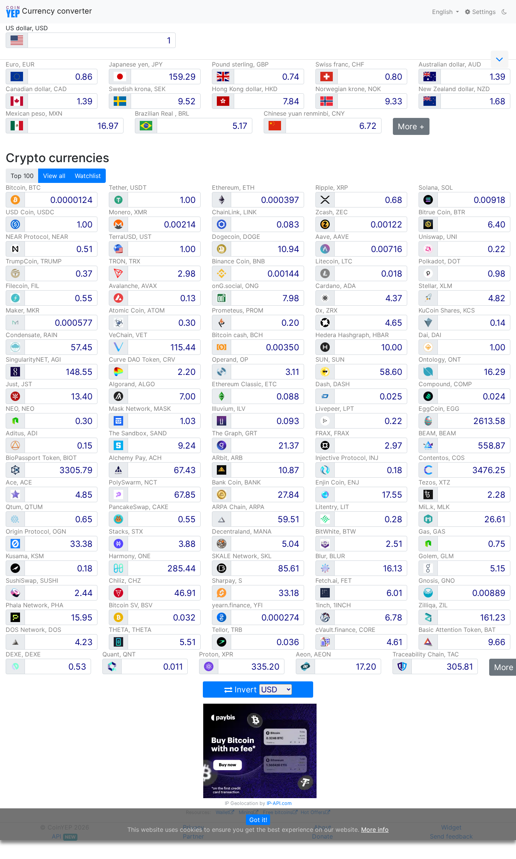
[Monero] (118, 224)
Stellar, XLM (435, 285)
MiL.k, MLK (434, 507)
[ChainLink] (221, 224)
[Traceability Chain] (402, 666)
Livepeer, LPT (334, 408)
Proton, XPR (216, 654)
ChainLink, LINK (234, 212)
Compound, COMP (445, 384)
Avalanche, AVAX (133, 285)
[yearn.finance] (221, 617)
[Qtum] (15, 518)
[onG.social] (221, 297)
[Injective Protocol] (325, 469)
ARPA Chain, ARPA (238, 507)
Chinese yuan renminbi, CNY (304, 113)
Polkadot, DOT (439, 261)
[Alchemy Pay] (118, 469)
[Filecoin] (15, 297)
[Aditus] (15, 445)
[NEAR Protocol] (15, 248)
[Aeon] (305, 666)
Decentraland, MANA (242, 531)
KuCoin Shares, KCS (447, 310)
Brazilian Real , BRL (162, 113)
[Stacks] (118, 543)
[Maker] (15, 322)
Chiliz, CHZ (125, 580)
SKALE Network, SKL (242, 556)
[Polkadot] (428, 273)
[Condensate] (15, 346)
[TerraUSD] (118, 248)
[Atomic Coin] (118, 322)
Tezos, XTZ (434, 482)
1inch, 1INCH (333, 605)
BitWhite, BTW (335, 531)
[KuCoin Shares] (428, 322)
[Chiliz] (118, 592)
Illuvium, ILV (229, 408)
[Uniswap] (428, 248)
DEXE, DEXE (23, 654)
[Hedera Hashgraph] (325, 346)
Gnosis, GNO (437, 580)
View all (54, 176)
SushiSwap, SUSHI (32, 580)
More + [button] (411, 126)
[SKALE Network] (221, 568)
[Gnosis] (428, 592)
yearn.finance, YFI (237, 605)
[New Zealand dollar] (429, 101)
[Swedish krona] (120, 101)
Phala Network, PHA (34, 605)
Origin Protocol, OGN (36, 531)
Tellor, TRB (227, 629)
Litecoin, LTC (333, 261)
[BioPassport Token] (15, 469)
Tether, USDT (128, 187)
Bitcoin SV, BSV (131, 605)
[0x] (325, 322)
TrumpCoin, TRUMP (34, 261)
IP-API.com (279, 803)
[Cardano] (325, 297)
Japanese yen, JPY (136, 64)
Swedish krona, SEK (137, 89)
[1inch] (325, 617)
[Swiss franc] (326, 76)
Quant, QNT (119, 654)
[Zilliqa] (428, 617)
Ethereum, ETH (233, 187)
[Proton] (208, 666)
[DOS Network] (15, 641)
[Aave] (325, 248)
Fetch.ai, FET (333, 580)
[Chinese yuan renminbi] (275, 125)
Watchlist (88, 176)
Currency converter (56, 10)
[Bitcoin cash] (221, 346)
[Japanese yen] (120, 76)
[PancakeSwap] (118, 518)
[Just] (15, 396)
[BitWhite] (325, 543)
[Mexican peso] (17, 125)
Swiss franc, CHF (339, 64)
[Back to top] (499, 842)
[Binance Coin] (221, 273)
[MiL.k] (428, 518)
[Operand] (221, 371)
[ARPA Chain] (221, 518)
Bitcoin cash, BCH (237, 335)
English (443, 11)
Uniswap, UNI (438, 236)
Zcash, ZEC (331, 212)
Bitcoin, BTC (23, 187)
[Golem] (428, 568)
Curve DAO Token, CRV (142, 359)
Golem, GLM (436, 556)
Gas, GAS (432, 531)
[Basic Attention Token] (428, 641)
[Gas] (428, 543)
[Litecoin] (325, 273)
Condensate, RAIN (31, 335)
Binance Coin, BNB (238, 261)
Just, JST (19, 384)
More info (375, 829)
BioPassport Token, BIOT (41, 457)
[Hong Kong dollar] (223, 101)
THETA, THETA (130, 629)
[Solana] (428, 199)
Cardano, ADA (335, 285)
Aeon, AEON (313, 654)
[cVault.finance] (325, 641)
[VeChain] (118, 346)
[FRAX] (325, 445)
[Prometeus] (221, 322)
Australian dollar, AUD (450, 64)
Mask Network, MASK (140, 408)
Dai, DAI (430, 335)
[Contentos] (428, 469)
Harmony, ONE (130, 556)
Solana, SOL (436, 187)
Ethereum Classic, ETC (244, 384)
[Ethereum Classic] (221, 396)
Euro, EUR (20, 64)
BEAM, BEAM (437, 433)
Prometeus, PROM (237, 310)
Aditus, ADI (21, 433)
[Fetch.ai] (325, 592)
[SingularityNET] (15, 371)
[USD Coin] (15, 224)
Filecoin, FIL (22, 285)
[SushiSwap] (15, 592)
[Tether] (118, 199)
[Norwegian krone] (326, 101)
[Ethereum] (221, 199)
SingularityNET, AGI (33, 359)
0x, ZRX (326, 310)
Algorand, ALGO (132, 384)
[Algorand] (118, 396)
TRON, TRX (124, 261)
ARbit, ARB (227, 457)
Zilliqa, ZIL (433, 605)
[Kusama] (15, 568)
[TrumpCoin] (15, 273)
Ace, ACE (19, 482)
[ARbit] (221, 469)
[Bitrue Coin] (428, 224)
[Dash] (325, 396)
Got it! (258, 819)
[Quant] (112, 666)
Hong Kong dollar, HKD (245, 89)
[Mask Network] (118, 420)
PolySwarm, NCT (133, 482)
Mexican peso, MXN (34, 113)
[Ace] (15, 494)
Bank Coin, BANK (236, 482)
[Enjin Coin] (325, 494)
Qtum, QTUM (24, 507)
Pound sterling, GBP (240, 64)
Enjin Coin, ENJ (337, 482)
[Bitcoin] (15, 199)
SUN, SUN (330, 359)
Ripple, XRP (331, 187)
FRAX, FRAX (332, 433)
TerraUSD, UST (130, 236)
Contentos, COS (442, 457)
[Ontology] (428, 371)
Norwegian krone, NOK (348, 89)
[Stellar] (428, 297)
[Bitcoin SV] (118, 617)
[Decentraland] (221, 543)
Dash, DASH (332, 384)
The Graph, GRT (234, 433)
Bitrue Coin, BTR (442, 212)
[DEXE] (15, 666)
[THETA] (118, 641)
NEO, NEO (20, 408)
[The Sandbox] (118, 445)
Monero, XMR (128, 212)
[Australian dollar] (429, 76)
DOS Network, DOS (33, 629)
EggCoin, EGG (439, 408)
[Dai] (428, 346)
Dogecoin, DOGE (236, 236)
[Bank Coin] (221, 494)
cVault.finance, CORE (345, 629)
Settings (483, 11)
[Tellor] (221, 641)
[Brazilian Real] (146, 125)
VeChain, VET (128, 335)
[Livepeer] (325, 420)
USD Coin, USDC (30, 212)
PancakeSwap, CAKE (138, 507)
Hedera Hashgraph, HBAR (352, 335)
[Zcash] (325, 224)
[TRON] (118, 273)
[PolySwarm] (118, 494)
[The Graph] (221, 445)
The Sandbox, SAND (138, 433)
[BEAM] (428, 445)
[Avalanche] (118, 297)
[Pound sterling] (223, 76)
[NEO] (15, 420)
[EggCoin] (428, 420)
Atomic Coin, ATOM (137, 310)
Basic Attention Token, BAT (457, 629)
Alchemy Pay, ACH (135, 457)
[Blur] (325, 568)
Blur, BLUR (330, 556)
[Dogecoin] (221, 248)
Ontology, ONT (440, 359)
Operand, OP (230, 359)
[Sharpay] (221, 592)
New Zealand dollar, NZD (454, 89)
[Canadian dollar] (17, 101)
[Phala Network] (15, 617)
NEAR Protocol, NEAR (37, 236)
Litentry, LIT (332, 507)
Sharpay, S (227, 580)
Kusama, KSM (25, 556)
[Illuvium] (221, 420)
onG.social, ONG (235, 285)
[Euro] (17, 76)
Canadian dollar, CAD (36, 89)
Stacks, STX (126, 531)
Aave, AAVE (332, 236)
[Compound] (428, 396)
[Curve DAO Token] (118, 371)
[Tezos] (428, 494)
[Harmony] (118, 568)
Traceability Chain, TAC (425, 654)
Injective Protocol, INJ (347, 457)
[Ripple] (325, 199)
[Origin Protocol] (15, 543)
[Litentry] (325, 518)
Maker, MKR (22, 310)
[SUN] (325, 371)
